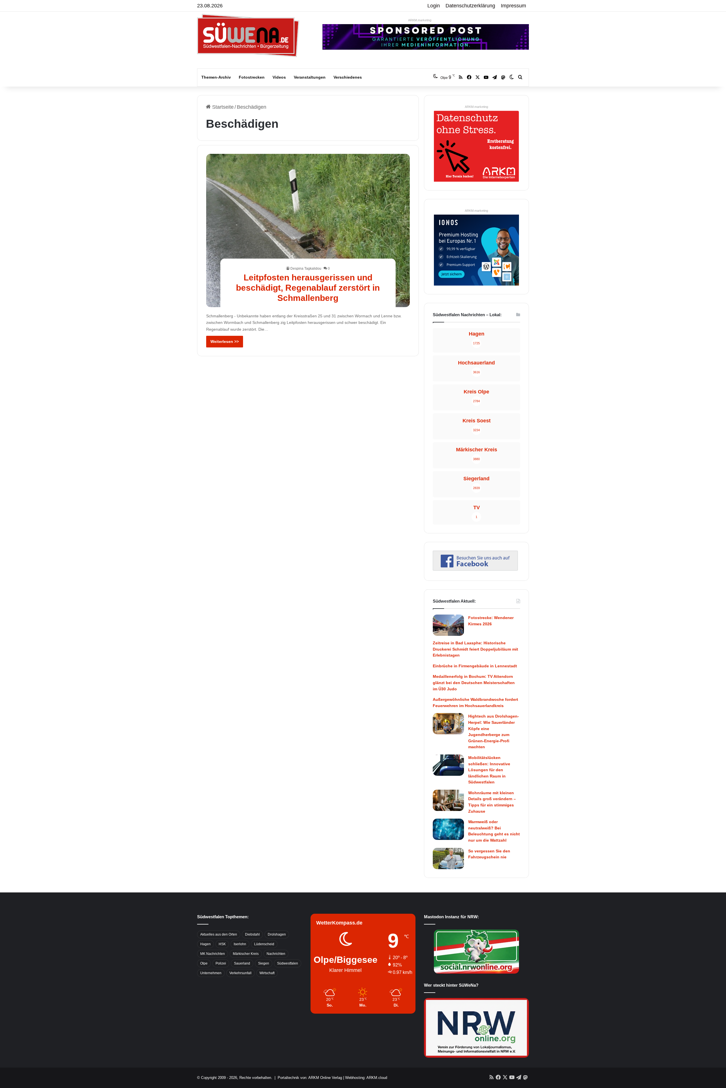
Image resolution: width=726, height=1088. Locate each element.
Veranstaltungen (310, 77)
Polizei (221, 963)
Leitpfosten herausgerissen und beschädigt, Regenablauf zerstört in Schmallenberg (308, 288)
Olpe (204, 963)
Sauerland (242, 963)
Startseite (222, 107)
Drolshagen (277, 934)
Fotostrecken (252, 77)
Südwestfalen (287, 963)
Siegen (263, 963)
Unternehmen (210, 973)
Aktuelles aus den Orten (218, 934)
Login (433, 6)
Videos (279, 77)
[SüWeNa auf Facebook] (475, 569)
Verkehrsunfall (240, 973)
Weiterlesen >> (224, 341)
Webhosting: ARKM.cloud (366, 1078)
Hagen (205, 944)
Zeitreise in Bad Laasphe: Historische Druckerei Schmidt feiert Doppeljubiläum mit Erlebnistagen (475, 649)
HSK (222, 944)
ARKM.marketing (419, 20)
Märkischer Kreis (246, 954)
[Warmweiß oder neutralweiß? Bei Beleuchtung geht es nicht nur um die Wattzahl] (448, 829)
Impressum (513, 6)
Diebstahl (252, 934)
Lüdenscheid (264, 944)
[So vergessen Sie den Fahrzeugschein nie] (448, 858)
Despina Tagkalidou (305, 269)
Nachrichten (276, 954)
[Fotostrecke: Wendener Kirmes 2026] (448, 625)
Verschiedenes (348, 77)
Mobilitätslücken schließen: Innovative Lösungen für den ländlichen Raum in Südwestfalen (489, 769)
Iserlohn (240, 944)
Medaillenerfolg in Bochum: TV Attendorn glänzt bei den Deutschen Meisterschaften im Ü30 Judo (474, 682)
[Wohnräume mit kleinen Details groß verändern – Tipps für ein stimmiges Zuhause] (448, 800)
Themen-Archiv (216, 77)
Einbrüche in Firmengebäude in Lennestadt (475, 666)
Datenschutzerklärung (470, 6)
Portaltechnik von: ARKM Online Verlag (310, 1078)
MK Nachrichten (212, 954)
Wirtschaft (267, 973)
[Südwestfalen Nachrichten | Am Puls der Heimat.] (248, 35)
